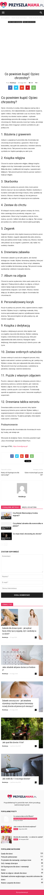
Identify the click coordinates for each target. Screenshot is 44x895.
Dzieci (15, 829)
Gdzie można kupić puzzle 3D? (34, 474)
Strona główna (5, 18)
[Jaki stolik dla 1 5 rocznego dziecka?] (22, 769)
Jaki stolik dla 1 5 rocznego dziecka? (16, 779)
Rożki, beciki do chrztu (29, 22)
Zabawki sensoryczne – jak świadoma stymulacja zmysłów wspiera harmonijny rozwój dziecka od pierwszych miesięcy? (17, 703)
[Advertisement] (22, 47)
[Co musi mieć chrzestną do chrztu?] (6, 536)
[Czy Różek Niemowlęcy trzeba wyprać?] (6, 515)
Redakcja (13, 83)
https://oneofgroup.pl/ (20, 446)
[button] (41, 13)
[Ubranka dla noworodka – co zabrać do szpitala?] (6, 839)
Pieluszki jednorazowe (9, 857)
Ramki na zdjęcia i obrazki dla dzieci (14, 873)
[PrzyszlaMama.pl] (22, 5)
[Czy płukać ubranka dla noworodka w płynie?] (6, 526)
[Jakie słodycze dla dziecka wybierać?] (6, 829)
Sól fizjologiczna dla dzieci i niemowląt (15, 867)
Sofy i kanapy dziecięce (9, 863)
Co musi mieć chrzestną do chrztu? (27, 534)
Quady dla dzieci (7, 854)
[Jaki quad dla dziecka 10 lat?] (22, 733)
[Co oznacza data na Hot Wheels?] (6, 819)
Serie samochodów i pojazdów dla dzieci (25, 818)
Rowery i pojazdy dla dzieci (10, 883)
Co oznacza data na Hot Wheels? (23, 816)
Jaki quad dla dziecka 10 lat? (13, 742)
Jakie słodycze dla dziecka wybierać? (24, 826)
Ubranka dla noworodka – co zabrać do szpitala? (28, 837)
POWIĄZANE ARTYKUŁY (10, 507)
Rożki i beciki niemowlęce (15, 22)
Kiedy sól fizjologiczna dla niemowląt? (10, 474)
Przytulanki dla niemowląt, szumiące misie (16, 860)
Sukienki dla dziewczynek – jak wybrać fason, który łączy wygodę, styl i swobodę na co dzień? (19, 631)
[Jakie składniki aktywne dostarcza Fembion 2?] (22, 660)
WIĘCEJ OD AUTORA (29, 507)
